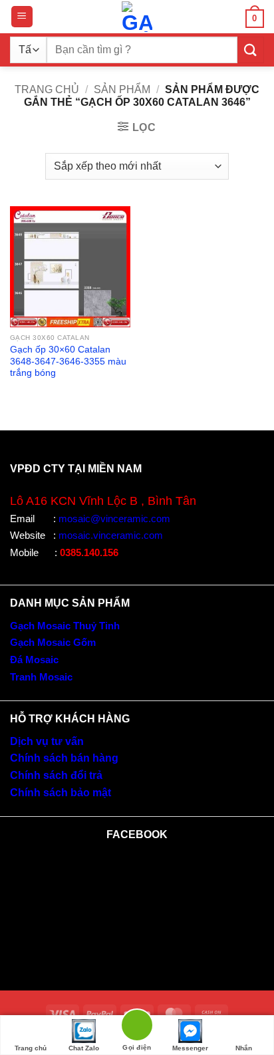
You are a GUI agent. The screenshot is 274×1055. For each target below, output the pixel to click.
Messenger (190, 1048)
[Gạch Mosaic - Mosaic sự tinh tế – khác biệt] (137, 16)
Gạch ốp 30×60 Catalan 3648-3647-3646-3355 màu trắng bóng (68, 361)
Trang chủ (47, 89)
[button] (22, 17)
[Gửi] (250, 50)
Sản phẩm (122, 89)
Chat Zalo (83, 1048)
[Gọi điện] (137, 1027)
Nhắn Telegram (244, 1049)
